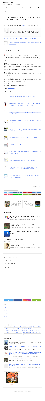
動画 (27, 332)
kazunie (38, 186)
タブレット (26, 330)
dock (26, 324)
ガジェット (6, 313)
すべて (10, 11)
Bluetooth (17, 324)
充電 (24, 332)
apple (13, 324)
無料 (33, 332)
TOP (17, 326)
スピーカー (13, 330)
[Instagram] (27, 300)
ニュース (5, 310)
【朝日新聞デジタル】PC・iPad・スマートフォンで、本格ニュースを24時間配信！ (20, 38)
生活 (36, 332)
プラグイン (11, 332)
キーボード (30, 328)
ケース (35, 328)
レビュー (5, 316)
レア (21, 332)
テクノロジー (38, 330)
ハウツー (5, 317)
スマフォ (17, 330)
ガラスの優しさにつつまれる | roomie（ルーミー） (19, 144)
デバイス (6, 332)
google (35, 324)
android (6, 324)
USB (20, 326)
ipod (5, 326)
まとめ (5, 308)
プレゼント (17, 332)
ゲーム (39, 328)
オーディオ (14, 328)
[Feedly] (36, 300)
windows (24, 326)
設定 (5, 334)
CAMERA (22, 324)
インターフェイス (8, 328)
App (10, 324)
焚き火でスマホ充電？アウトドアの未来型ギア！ (14, 239)
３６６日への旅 (11, 88)
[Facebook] (18, 300)
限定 (24, 334)
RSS (14, 326)
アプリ (5, 314)
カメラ (19, 328)
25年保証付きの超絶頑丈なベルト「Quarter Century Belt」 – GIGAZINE (23, 137)
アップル (34, 326)
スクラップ (24, 25)
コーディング (7, 330)
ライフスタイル (6, 311)
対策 (30, 332)
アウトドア (30, 326)
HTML (39, 324)
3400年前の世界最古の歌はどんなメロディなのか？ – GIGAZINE (22, 160)
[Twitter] (8, 300)
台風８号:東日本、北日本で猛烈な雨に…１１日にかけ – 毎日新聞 (22, 96)
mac (8, 326)
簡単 (39, 332)
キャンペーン (24, 328)
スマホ (22, 330)
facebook (30, 324)
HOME (5, 11)
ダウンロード (32, 330)
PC (11, 326)
